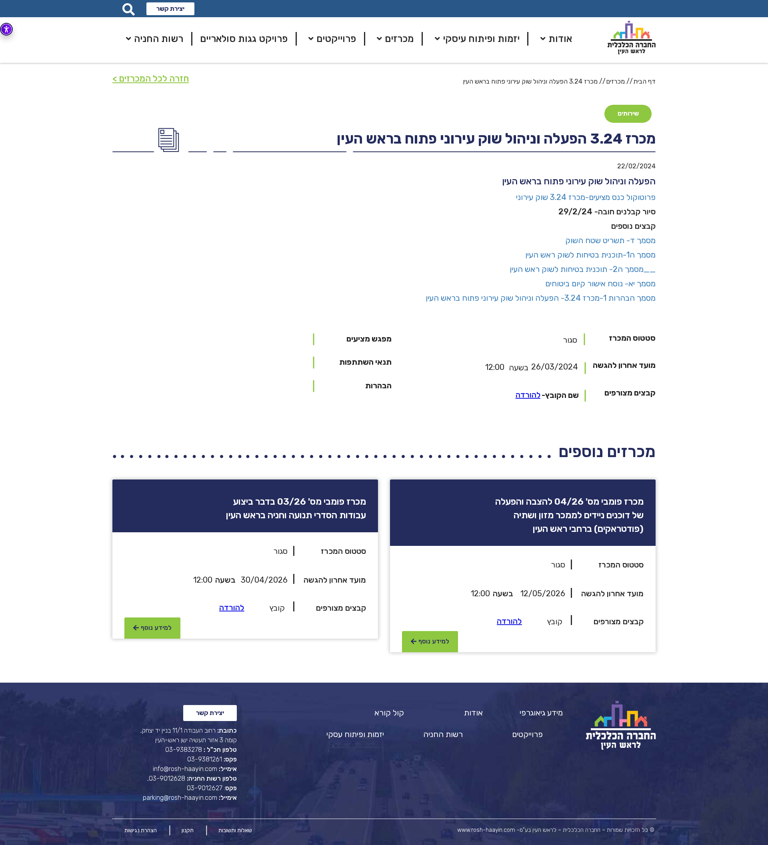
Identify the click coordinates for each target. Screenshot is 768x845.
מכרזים (615, 81)
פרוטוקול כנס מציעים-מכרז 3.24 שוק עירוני (585, 197)
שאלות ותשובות (235, 830)
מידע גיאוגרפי (541, 712)
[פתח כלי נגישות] (6, 29)
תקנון (188, 830)
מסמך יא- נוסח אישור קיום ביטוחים (600, 283)
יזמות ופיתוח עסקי (355, 734)
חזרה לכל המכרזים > (150, 78)
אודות (473, 712)
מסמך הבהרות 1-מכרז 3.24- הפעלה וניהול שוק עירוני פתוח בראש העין (541, 298)
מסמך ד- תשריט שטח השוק (610, 240)
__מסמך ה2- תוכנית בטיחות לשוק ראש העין (583, 269)
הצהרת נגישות (140, 830)
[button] (170, 8)
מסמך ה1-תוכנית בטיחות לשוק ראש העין (590, 255)
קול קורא (389, 712)
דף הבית (644, 81)
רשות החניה (443, 734)
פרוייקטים (527, 734)
